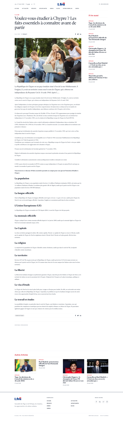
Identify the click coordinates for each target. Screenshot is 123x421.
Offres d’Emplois (67, 8)
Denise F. (25, 34)
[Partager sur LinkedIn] (80, 34)
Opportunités (43, 8)
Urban (51, 8)
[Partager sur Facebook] (75, 34)
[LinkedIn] (100, 401)
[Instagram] (107, 401)
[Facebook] (96, 401)
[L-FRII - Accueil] (61, 4)
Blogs (58, 8)
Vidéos (77, 8)
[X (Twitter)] (103, 401)
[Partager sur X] (78, 34)
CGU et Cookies (104, 415)
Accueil (17, 8)
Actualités (25, 8)
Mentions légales (93, 415)
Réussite (33, 8)
